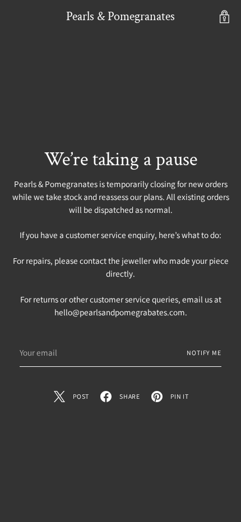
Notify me (204, 352)
